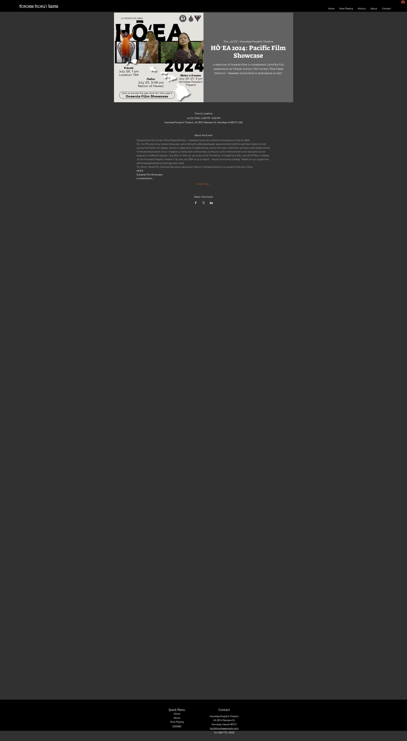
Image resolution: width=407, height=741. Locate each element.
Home (177, 713)
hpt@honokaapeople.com (224, 728)
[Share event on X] (203, 203)
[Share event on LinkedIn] (211, 203)
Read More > (203, 183)
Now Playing (177, 721)
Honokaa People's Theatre (38, 6)
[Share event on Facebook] (195, 203)
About (177, 717)
